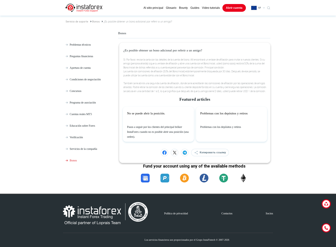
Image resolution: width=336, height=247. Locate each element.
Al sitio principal (153, 7)
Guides (194, 7)
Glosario (171, 7)
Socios (269, 213)
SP (259, 7)
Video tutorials (211, 7)
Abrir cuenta (234, 7)
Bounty (183, 7)
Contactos (226, 213)
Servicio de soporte (77, 21)
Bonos (96, 21)
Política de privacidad (176, 213)
